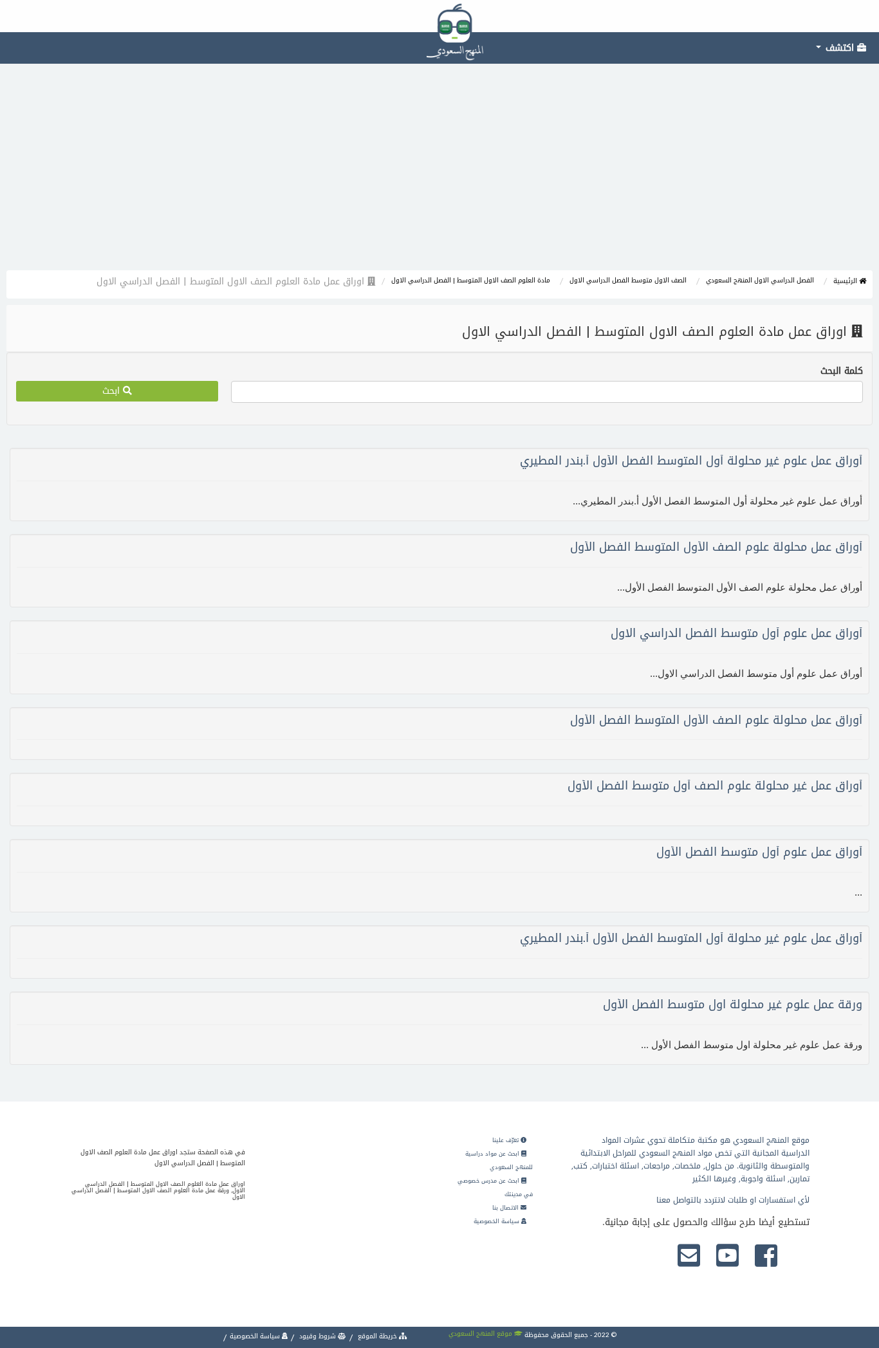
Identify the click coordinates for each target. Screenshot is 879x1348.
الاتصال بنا (506, 1208)
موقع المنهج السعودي (481, 1333)
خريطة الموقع (377, 1336)
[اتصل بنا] (689, 1256)
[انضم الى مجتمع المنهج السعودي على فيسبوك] (766, 1256)
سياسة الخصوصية (497, 1221)
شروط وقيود (317, 1336)
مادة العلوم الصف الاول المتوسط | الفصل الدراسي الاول (470, 280)
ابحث (112, 391)
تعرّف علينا (506, 1140)
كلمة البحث (841, 371)
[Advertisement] (439, 174)
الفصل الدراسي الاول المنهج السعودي (760, 280)
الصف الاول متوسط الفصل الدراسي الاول (628, 280)
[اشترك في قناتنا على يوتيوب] (727, 1256)
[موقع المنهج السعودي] (439, 16)
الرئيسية (846, 281)
